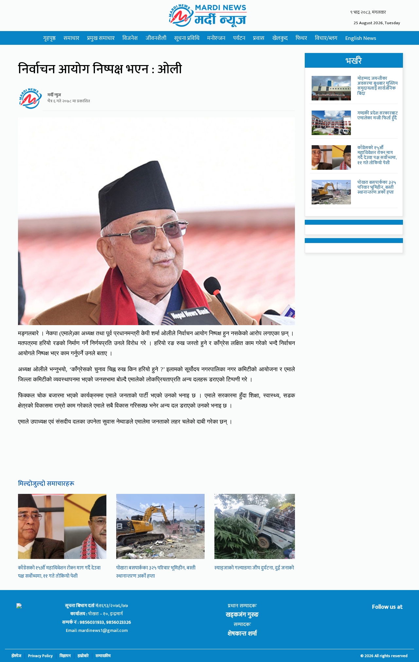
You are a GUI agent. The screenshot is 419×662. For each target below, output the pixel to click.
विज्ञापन (65, 656)
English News (360, 38)
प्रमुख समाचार (101, 38)
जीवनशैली (156, 38)
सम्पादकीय (103, 656)
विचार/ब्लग (326, 38)
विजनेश (130, 38)
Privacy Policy (40, 656)
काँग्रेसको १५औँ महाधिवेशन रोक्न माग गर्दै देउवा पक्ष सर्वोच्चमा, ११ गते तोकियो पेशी (59, 572)
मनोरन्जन (216, 38)
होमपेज (16, 656)
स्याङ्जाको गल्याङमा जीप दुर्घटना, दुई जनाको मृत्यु (258, 568)
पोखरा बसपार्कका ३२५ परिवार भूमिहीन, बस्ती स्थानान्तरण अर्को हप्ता (376, 187)
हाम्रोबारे (83, 656)
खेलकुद (280, 38)
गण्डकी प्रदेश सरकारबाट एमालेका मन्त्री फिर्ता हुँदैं (377, 115)
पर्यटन (239, 38)
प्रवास (258, 38)
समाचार (71, 38)
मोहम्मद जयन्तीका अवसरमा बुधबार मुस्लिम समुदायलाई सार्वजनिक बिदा (377, 86)
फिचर (301, 38)
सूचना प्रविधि (186, 38)
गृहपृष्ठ (49, 38)
